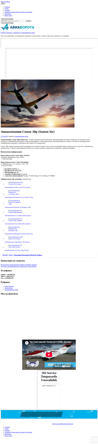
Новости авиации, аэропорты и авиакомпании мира (18, 32)
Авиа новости (9, 286)
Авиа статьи (9, 288)
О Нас (7, 8)
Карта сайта (8, 15)
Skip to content (5, 1)
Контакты (8, 14)
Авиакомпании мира (21, 136)
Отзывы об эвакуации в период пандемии (18, 12)
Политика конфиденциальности (62, 424)
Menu (3, 3)
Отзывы (7, 10)
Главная (7, 7)
